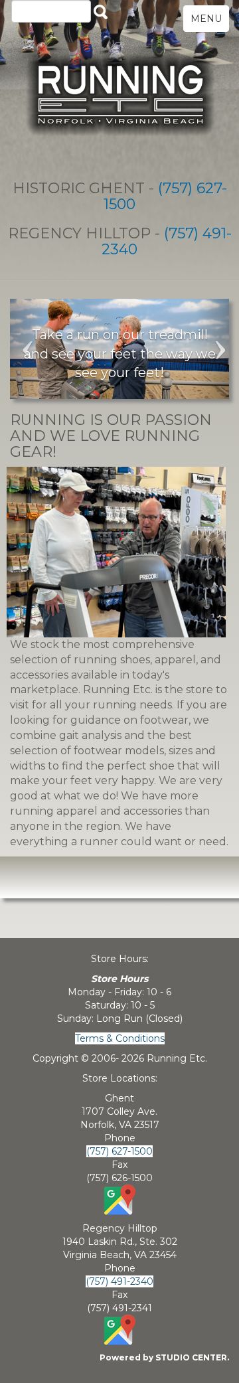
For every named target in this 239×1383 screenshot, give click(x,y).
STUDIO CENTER (191, 1357)
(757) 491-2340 (167, 241)
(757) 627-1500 (165, 196)
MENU (206, 19)
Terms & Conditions (120, 1038)
